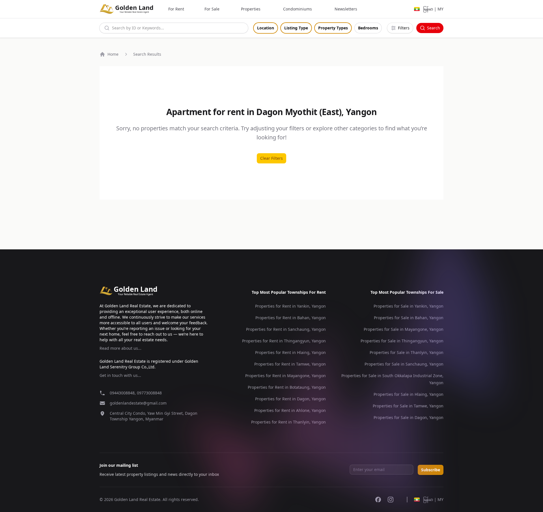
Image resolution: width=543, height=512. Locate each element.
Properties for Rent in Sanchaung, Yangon (286, 329)
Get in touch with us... (120, 375)
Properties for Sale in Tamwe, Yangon (408, 406)
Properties (250, 9)
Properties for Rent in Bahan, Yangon (290, 317)
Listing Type (296, 28)
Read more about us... (120, 348)
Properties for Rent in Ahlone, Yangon (290, 410)
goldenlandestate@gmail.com (138, 403)
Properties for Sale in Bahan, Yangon (408, 317)
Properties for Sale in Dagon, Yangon (408, 417)
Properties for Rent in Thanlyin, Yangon (288, 422)
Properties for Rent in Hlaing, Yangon (290, 352)
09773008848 (149, 393)
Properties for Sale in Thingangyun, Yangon (402, 341)
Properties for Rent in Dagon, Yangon (290, 398)
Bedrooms (368, 28)
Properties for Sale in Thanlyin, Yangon (406, 352)
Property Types (333, 28)
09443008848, (123, 393)
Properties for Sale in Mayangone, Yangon (403, 329)
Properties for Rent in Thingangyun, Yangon (284, 341)
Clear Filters (271, 158)
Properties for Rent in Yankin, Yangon (290, 306)
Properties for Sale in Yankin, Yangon (408, 306)
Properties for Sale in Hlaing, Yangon (408, 394)
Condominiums (297, 9)
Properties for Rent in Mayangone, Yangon (285, 375)
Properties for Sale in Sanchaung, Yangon (404, 364)
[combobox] (174, 28)
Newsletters (346, 9)
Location (265, 28)
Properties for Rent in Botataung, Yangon (287, 387)
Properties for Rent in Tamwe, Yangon (290, 364)
